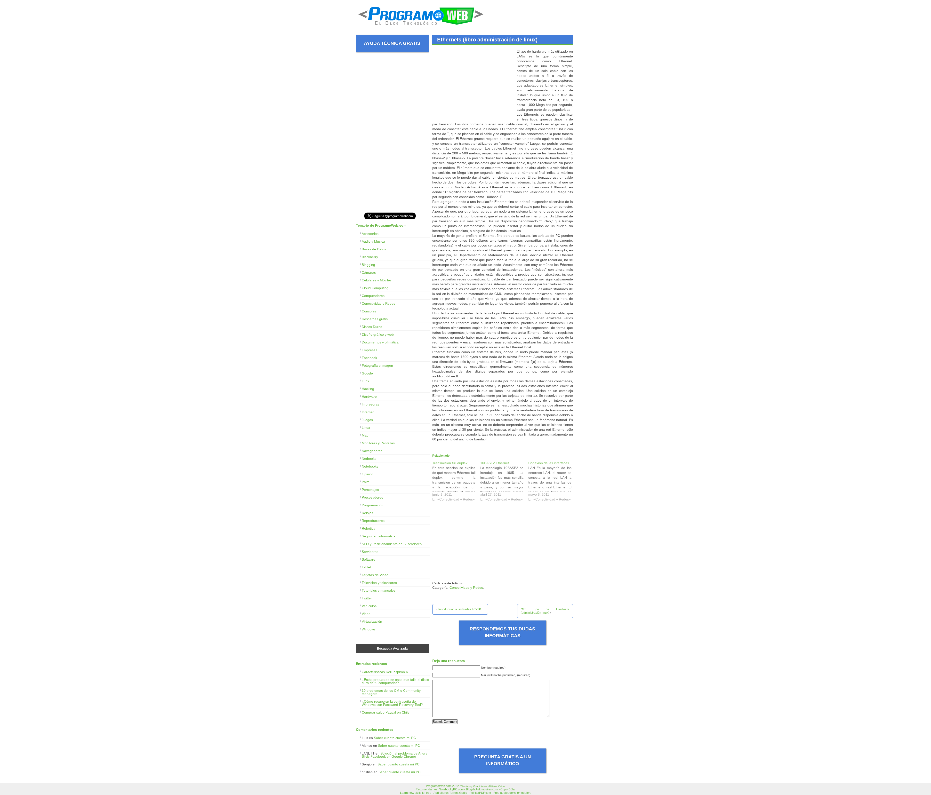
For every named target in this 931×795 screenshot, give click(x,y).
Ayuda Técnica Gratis (392, 43)
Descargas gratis (375, 319)
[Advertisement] (473, 83)
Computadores (373, 296)
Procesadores (372, 497)
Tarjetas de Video (375, 575)
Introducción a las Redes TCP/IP (459, 609)
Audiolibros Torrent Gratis (450, 793)
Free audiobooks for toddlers (512, 793)
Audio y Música (373, 241)
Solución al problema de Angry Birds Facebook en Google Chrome (394, 754)
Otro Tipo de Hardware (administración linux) (545, 611)
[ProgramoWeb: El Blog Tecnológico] (421, 27)
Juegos (367, 420)
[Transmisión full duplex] (456, 482)
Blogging (368, 265)
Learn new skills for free (415, 793)
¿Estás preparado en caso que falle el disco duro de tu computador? (395, 681)
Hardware (369, 396)
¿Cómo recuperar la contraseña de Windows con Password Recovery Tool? (392, 703)
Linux (366, 427)
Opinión (368, 474)
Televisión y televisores (379, 583)
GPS (365, 381)
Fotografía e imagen (377, 365)
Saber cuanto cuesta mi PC (395, 738)
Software (368, 559)
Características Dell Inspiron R (385, 672)
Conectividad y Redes (466, 587)
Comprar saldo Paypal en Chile (385, 712)
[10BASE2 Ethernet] (504, 482)
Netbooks (369, 459)
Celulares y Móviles (377, 280)
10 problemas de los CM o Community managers (391, 692)
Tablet (366, 567)
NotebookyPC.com (451, 789)
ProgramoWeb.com (438, 786)
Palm (365, 482)
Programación (372, 505)
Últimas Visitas (497, 786)
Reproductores (373, 521)
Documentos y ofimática (380, 342)
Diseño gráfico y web (378, 334)
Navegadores (372, 451)
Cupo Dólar (508, 789)
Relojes (367, 513)
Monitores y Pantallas (378, 443)
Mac (365, 435)
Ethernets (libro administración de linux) (487, 40)
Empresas (369, 350)
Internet (368, 412)
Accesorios (370, 234)
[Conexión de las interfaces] (552, 482)
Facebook (369, 358)
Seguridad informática (378, 536)
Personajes (370, 490)
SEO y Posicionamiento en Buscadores (392, 544)
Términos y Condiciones (473, 786)
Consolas (369, 311)
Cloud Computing (375, 288)
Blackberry (370, 257)
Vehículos (369, 606)
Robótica (368, 528)
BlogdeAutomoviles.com (482, 789)
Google (367, 373)
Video (366, 614)
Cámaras (369, 272)
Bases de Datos (374, 249)
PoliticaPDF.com (480, 793)
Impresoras (370, 404)
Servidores (370, 552)
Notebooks (370, 466)
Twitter (367, 598)
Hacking (368, 389)
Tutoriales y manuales (378, 590)
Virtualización (372, 621)
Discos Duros (372, 327)
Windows (369, 629)
